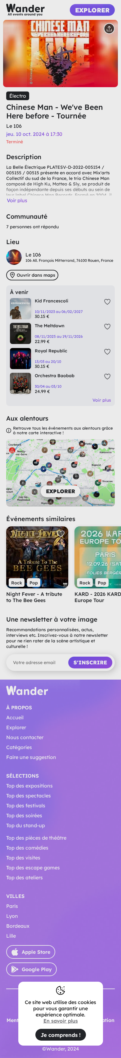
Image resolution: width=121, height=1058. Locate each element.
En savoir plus (60, 1021)
